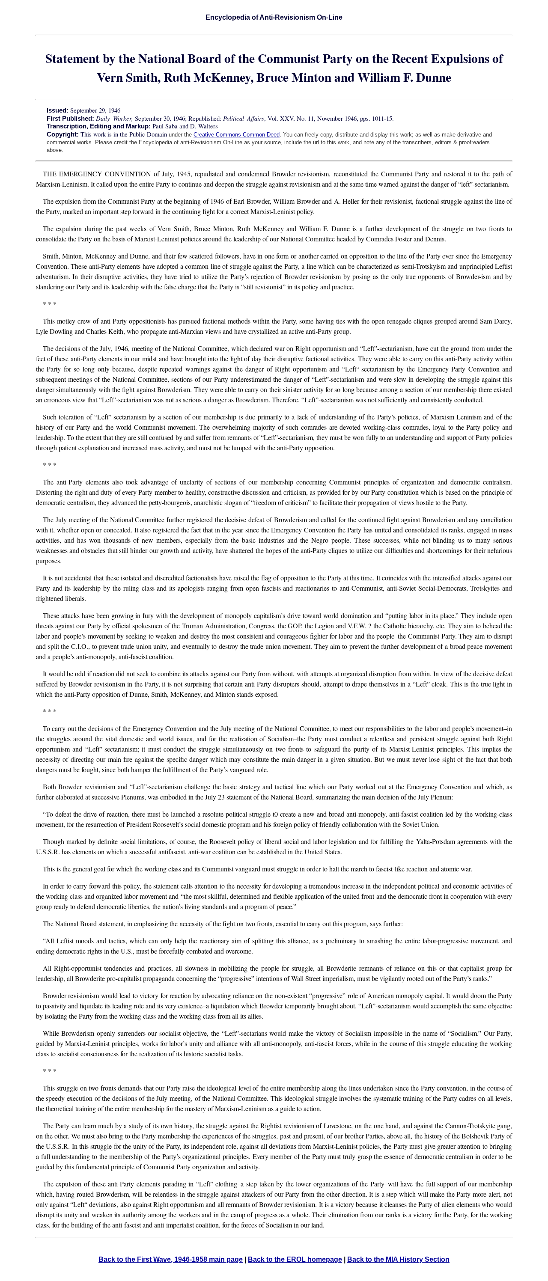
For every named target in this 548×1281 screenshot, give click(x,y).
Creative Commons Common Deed (237, 134)
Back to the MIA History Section (398, 1259)
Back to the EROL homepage (295, 1259)
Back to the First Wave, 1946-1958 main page (170, 1259)
